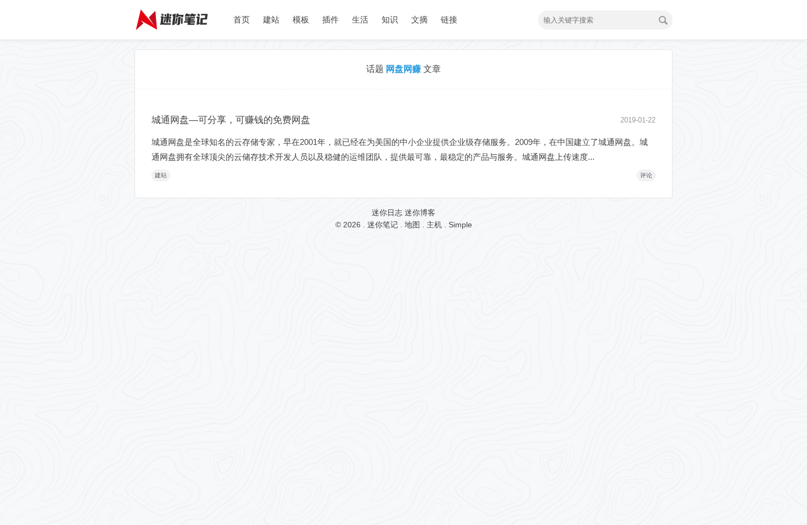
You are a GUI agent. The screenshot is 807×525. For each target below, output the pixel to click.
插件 (330, 19)
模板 (301, 19)
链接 (449, 19)
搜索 (663, 20)
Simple (460, 224)
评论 (646, 175)
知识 (390, 19)
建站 (271, 19)
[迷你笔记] (172, 36)
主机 (434, 224)
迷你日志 (387, 212)
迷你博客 (420, 212)
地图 (412, 224)
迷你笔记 (382, 224)
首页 (241, 19)
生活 (360, 19)
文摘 (419, 19)
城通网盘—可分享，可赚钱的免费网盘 (231, 120)
